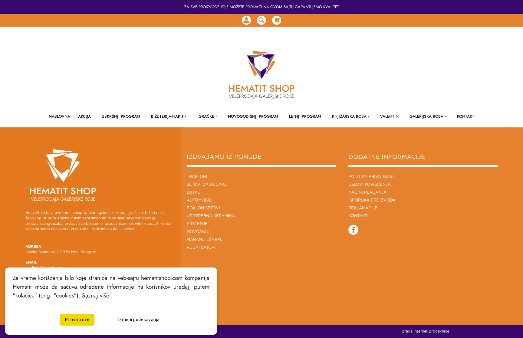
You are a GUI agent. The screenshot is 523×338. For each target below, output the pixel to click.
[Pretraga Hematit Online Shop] (261, 20)
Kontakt (357, 216)
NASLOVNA (59, 116)
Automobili (199, 200)
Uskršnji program (121, 116)
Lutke (193, 193)
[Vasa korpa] (276, 20)
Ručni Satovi (201, 248)
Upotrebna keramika (211, 216)
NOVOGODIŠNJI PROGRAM (253, 116)
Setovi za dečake (207, 185)
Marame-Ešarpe (205, 240)
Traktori (197, 177)
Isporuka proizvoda (372, 200)
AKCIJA (84, 116)
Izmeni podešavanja (139, 319)
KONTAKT (465, 116)
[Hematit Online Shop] (261, 64)
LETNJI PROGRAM (305, 116)
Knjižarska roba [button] (349, 116)
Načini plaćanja (367, 193)
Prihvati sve (77, 319)
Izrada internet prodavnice (425, 331)
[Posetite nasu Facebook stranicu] (353, 229)
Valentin (389, 116)
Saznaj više (95, 295)
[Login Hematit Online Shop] (246, 20)
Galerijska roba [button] (426, 116)
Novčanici (199, 232)
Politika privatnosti (372, 177)
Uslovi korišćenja (369, 185)
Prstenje (197, 224)
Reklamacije (362, 208)
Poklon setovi (203, 208)
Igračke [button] (205, 116)
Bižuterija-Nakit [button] (167, 116)
